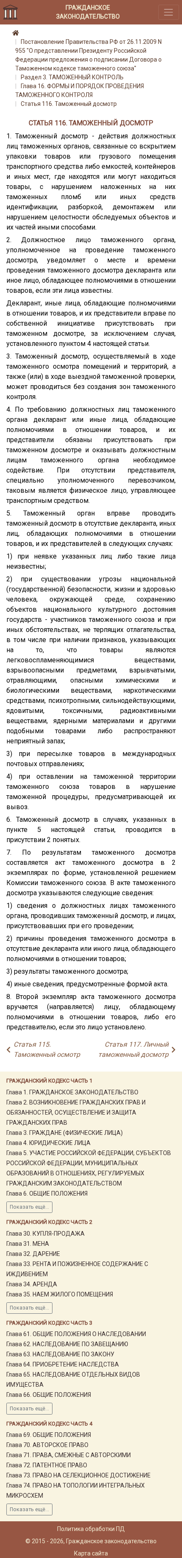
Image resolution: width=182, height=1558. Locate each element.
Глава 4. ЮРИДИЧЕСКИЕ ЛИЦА (48, 1142)
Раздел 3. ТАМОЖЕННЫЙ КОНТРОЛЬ (72, 77)
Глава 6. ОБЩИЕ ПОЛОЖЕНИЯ (47, 1193)
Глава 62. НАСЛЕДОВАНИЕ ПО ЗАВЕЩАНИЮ (67, 1344)
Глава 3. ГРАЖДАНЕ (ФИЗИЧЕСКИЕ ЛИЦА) (64, 1132)
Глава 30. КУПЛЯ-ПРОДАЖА (45, 1233)
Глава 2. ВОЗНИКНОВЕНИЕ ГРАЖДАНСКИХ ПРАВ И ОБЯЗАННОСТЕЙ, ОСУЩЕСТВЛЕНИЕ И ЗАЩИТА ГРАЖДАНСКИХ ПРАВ (76, 1112)
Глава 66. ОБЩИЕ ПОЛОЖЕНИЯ (48, 1394)
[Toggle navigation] (168, 12)
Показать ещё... (29, 1207)
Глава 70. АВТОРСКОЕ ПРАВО (47, 1445)
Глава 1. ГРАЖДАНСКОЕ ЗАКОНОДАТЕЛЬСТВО (72, 1092)
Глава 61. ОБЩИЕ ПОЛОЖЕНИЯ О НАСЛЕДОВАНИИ (76, 1334)
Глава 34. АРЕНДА (31, 1284)
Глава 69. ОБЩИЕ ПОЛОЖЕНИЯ (48, 1434)
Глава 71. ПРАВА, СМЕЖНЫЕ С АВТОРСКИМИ (68, 1455)
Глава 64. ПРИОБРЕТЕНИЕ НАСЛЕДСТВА (62, 1364)
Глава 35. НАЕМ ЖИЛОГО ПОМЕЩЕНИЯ (59, 1294)
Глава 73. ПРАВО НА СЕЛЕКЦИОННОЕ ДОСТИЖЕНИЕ (78, 1475)
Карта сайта (91, 1553)
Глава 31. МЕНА (27, 1243)
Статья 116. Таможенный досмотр (69, 103)
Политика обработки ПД (91, 1529)
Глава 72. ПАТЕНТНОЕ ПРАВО (46, 1465)
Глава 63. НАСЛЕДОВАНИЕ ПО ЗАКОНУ (60, 1354)
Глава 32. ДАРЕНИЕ (33, 1253)
